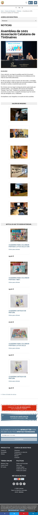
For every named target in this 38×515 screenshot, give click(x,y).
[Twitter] (20, 484)
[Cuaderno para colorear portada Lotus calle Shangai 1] (19, 339)
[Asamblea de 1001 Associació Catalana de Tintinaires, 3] (19, 157)
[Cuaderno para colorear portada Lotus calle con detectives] (19, 240)
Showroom (17, 450)
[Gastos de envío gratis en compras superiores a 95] (19, 418)
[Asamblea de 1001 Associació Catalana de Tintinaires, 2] (19, 136)
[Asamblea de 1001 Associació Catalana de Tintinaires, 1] (19, 120)
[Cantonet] (4, 3)
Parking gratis (17, 454)
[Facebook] (24, 484)
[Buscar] (26, 2)
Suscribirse (19, 439)
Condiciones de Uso (21, 468)
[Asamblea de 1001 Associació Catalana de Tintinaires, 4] (19, 176)
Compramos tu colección (20, 452)
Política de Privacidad (22, 463)
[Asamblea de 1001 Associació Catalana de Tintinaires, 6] (19, 214)
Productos (3, 450)
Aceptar (22, 510)
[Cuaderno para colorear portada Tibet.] (19, 273)
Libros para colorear (14, 249)
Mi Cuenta (3, 467)
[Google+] (17, 484)
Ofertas (3, 454)
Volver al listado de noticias (9, 394)
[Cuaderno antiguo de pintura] (19, 306)
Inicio (2, 11)
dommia (21, 492)
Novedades (4, 452)
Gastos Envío (4, 465)
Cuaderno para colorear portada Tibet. (19, 278)
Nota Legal (19, 465)
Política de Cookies (21, 470)
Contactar (16, 457)
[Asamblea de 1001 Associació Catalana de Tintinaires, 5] (19, 195)
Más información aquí (14, 510)
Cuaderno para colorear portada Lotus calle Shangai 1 (19, 345)
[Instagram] (14, 484)
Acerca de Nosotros (10, 11)
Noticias (19, 11)
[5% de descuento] (19, 408)
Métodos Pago (4, 463)
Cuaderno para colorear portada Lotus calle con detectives (19, 246)
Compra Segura (20, 467)
